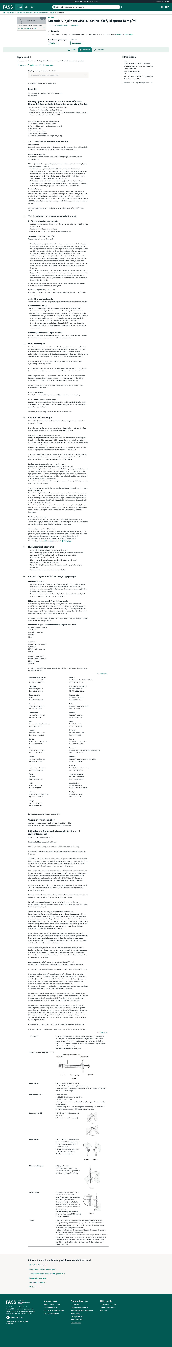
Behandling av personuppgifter (82, 1310)
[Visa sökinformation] (122, 7)
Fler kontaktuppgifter (51, 1313)
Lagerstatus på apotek (108, 1304)
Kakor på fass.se (77, 1317)
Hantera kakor (76, 1323)
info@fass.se (53, 1307)
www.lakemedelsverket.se (50, 541)
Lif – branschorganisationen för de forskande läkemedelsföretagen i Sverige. (20, 1312)
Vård (26, 7)
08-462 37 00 (55, 1304)
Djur (32, 7)
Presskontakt (75, 1313)
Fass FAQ (103, 1310)
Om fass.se (75, 1304)
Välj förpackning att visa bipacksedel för (42, 71)
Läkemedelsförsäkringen (124, 34)
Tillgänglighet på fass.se (79, 1307)
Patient (19, 7)
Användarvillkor (76, 1320)
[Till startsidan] (4, 12)
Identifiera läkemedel (107, 1307)
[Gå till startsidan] (8, 7)
